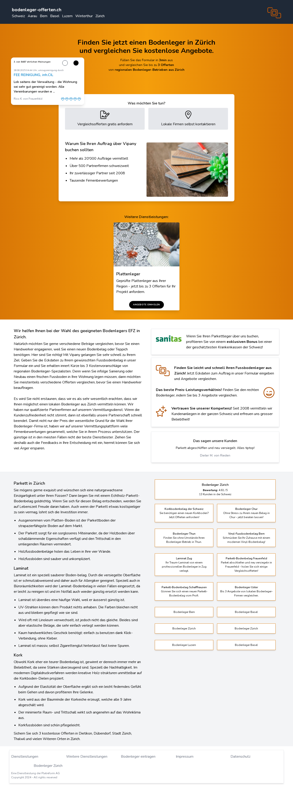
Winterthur (84, 16)
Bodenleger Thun (184, 534)
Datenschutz (240, 756)
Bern (43, 16)
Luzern (67, 16)
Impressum (184, 756)
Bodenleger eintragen (138, 756)
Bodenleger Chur (246, 509)
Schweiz (18, 16)
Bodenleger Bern (184, 612)
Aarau (32, 16)
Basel (54, 16)
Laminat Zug (184, 558)
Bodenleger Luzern (184, 645)
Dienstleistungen (24, 756)
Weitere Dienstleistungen (86, 756)
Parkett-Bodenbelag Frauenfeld (246, 558)
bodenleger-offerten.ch (36, 10)
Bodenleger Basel (246, 612)
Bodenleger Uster (246, 587)
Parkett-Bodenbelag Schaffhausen (184, 587)
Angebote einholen (146, 304)
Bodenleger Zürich (184, 628)
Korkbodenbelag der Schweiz (184, 509)
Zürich (100, 16)
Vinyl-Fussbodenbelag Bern (246, 534)
